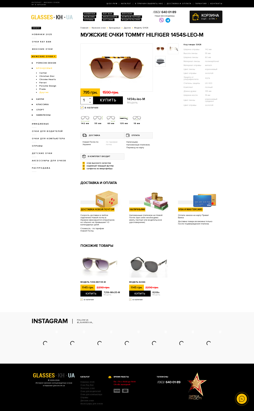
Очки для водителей (47, 131)
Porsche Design (46, 63)
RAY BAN (107, 14)
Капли (40, 99)
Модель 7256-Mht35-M (93, 282)
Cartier (43, 73)
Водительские (131, 20)
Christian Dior (47, 76)
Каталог (126, 4)
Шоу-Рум (112, 4)
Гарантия (201, 4)
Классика (42, 104)
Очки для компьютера (48, 138)
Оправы (89, 20)
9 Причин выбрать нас (149, 4)
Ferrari (43, 82)
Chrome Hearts (47, 79)
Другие (44, 92)
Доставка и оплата (179, 4)
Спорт (40, 109)
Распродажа (41, 168)
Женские (127, 14)
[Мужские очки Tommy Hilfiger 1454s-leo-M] (117, 68)
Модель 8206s (137, 282)
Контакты (216, 4)
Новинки (89, 14)
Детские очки (42, 153)
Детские (108, 20)
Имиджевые (40, 124)
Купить (108, 100)
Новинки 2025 (42, 34)
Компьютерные (131, 17)
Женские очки (42, 49)
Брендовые (44, 68)
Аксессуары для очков (49, 160)
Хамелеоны (43, 115)
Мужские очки (42, 56)
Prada (42, 89)
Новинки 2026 (87, 382)
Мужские (89, 17)
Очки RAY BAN (41, 41)
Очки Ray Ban (87, 385)
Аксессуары (110, 17)
